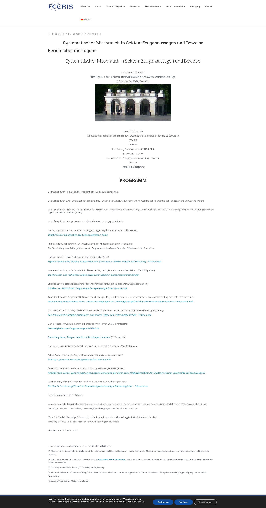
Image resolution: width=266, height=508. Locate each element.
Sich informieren (153, 6)
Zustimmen (163, 502)
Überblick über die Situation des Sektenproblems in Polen (78, 234)
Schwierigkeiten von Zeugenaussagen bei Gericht (73, 328)
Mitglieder (135, 6)
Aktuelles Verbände (175, 6)
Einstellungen (62, 501)
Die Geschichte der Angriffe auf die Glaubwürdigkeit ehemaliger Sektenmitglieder (90, 386)
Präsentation (154, 261)
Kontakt (208, 6)
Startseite (85, 6)
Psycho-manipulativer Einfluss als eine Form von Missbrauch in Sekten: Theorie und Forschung (97, 261)
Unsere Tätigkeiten (115, 6)
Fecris (98, 6)
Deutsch (88, 19)
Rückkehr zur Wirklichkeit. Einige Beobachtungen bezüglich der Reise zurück (87, 288)
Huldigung (195, 6)
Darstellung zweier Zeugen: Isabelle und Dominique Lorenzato (79, 337)
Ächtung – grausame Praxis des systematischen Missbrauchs (79, 359)
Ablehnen (183, 502)
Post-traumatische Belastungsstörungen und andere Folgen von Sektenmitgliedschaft (92, 314)
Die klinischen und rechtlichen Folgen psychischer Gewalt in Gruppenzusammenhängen (93, 274)
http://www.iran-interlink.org (111, 459)
